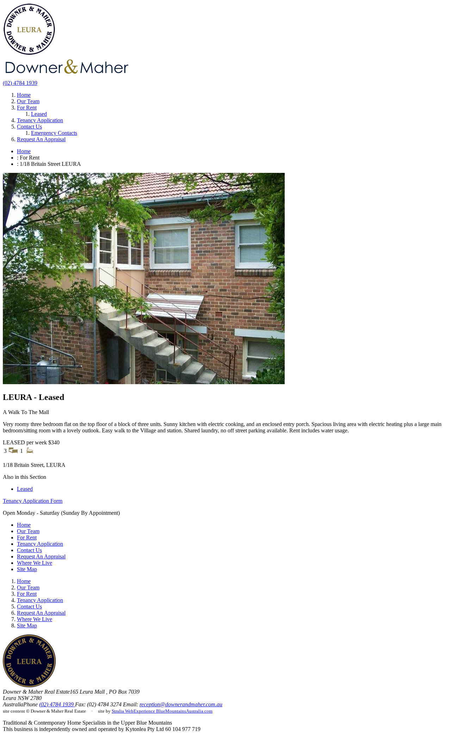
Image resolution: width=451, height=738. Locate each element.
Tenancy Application (40, 120)
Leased (39, 114)
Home (24, 95)
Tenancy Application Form (32, 501)
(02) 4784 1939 (20, 83)
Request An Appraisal (41, 139)
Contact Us (29, 127)
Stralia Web (123, 711)
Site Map (27, 569)
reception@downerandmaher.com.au (181, 704)
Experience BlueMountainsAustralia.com (173, 711)
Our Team (28, 101)
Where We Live (34, 563)
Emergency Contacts (54, 133)
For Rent (27, 108)
